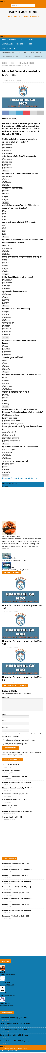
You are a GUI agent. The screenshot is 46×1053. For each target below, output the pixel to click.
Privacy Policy (23, 1048)
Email (4, 721)
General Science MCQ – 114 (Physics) (16, 782)
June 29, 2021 (8, 877)
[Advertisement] (24, 26)
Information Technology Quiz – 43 (15, 794)
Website (5, 727)
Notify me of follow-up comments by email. (20, 740)
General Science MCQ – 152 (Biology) (16, 881)
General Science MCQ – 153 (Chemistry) (17, 869)
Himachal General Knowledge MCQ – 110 (19, 478)
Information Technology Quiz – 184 (15, 893)
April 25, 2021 (7, 784)
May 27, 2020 (7, 790)
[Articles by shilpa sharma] (2, 1001)
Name (4, 714)
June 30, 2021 (8, 866)
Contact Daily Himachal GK (9, 1048)
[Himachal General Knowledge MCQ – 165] (20, 603)
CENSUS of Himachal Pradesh (12, 57)
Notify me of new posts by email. (16, 744)
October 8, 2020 (8, 773)
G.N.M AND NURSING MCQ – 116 (14, 799)
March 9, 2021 (8, 767)
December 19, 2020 (9, 813)
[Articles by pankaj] (2, 969)
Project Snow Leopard (10, 805)
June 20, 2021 (8, 647)
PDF (30, 44)
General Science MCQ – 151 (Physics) (16, 887)
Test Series (38, 57)
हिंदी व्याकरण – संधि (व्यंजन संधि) (11, 770)
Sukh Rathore (5, 982)
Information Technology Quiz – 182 (15, 916)
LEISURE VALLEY (7, 44)
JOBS (31, 39)
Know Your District (9, 52)
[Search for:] (23, 5)
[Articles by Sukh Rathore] (2, 980)
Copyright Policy (8, 48)
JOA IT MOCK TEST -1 (10, 765)
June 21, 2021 (8, 611)
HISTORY (28, 57)
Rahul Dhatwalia (6, 993)
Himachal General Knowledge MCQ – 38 (17, 788)
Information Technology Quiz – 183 (15, 904)
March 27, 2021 (9, 80)
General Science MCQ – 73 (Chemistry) (17, 811)
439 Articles (16, 536)
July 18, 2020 (7, 778)
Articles (12, 39)
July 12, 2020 (7, 796)
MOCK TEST (20, 44)
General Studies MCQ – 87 (12, 817)
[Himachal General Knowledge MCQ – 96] (20, 674)
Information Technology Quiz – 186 (15, 864)
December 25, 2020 (9, 683)
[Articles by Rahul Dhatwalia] (2, 990)
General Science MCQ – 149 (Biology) (16, 910)
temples (5, 486)
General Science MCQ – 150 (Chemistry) (17, 898)
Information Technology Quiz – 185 (15, 875)
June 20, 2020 (8, 808)
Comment (5, 697)
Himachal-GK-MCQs (9, 483)
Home (4, 39)
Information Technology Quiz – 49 (15, 776)
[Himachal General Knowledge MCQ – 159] (20, 638)
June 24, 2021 (8, 889)
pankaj (19, 80)
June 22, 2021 (8, 912)
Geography (23, 52)
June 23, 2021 (8, 895)
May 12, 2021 (7, 802)
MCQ (22, 39)
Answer (5, 171)
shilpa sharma (5, 1003)
